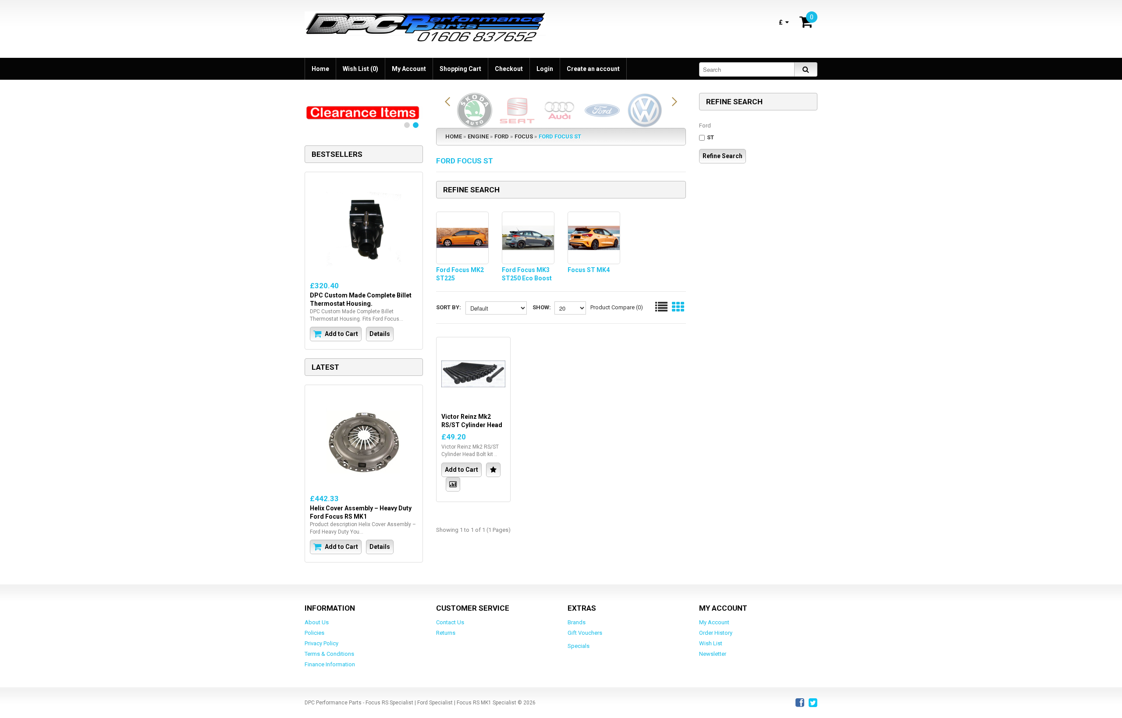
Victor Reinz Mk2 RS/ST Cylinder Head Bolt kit (471, 425)
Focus (524, 136)
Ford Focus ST (560, 136)
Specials (578, 646)
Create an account (593, 68)
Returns (445, 633)
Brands (577, 622)
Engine (478, 136)
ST (710, 137)
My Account (409, 68)
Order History (715, 633)
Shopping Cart (460, 68)
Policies (314, 633)
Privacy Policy (321, 643)
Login (544, 68)
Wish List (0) (360, 68)
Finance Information (330, 664)
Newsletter (712, 654)
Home (320, 68)
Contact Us (450, 622)
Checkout (509, 68)
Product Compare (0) (616, 307)
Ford (501, 136)
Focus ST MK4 (589, 269)
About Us (317, 622)
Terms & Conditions (329, 654)
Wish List (710, 643)
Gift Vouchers (585, 633)
